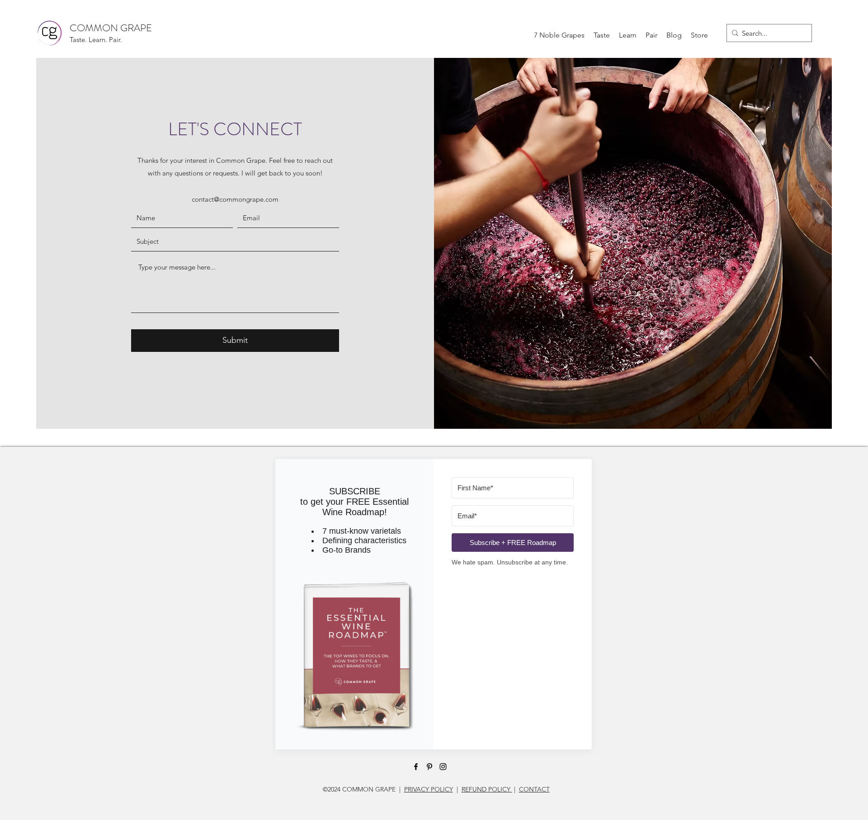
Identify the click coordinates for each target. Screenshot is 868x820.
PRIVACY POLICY (428, 789)
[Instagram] (443, 766)
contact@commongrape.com (235, 199)
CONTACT (534, 789)
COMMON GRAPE (111, 28)
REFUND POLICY (487, 789)
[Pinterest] (429, 766)
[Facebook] (415, 766)
